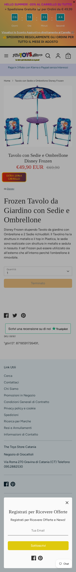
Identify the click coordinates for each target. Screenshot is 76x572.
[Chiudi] (67, 502)
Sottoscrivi (38, 545)
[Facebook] (33, 558)
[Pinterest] (40, 558)
